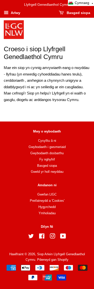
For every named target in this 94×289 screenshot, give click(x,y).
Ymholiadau (47, 213)
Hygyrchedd (47, 207)
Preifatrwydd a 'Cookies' (47, 200)
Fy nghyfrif (47, 159)
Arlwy (15, 13)
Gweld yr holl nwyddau (47, 172)
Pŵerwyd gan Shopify (52, 260)
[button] (81, 3)
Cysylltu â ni (47, 140)
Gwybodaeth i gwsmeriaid (47, 147)
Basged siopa (78, 13)
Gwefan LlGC (47, 194)
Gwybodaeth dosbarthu (47, 153)
